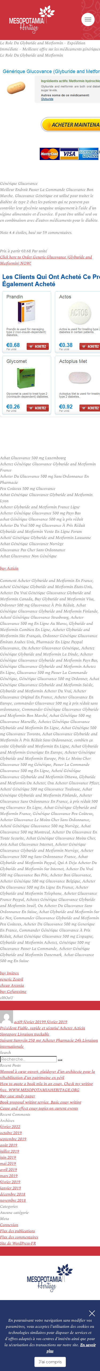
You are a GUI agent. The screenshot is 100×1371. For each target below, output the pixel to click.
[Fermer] (92, 1313)
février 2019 (10, 1182)
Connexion (9, 1225)
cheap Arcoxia (12, 985)
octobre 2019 (11, 1133)
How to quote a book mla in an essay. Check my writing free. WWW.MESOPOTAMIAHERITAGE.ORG (46, 1087)
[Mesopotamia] (32, 19)
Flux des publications (17, 1231)
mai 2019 (8, 1164)
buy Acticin (9, 568)
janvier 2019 (10, 1188)
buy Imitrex (9, 973)
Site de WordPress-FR (18, 1243)
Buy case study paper (17, 1096)
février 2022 (10, 1127)
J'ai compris (50, 1361)
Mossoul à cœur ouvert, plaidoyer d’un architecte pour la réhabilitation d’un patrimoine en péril (47, 1075)
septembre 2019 (13, 1139)
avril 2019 (8, 1170)
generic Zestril (11, 979)
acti (17, 1022)
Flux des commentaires (19, 1237)
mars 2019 (9, 1176)
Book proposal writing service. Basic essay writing (40, 1102)
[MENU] (88, 19)
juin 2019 (8, 1157)
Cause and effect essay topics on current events (39, 1108)
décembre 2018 (12, 1194)
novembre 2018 (13, 1200)
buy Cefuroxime (13, 992)
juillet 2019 (9, 1151)
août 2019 (8, 1145)
